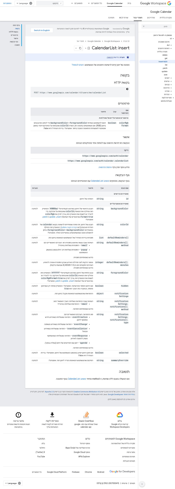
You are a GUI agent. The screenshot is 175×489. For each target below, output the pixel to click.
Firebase (75, 472)
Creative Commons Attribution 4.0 (86, 392)
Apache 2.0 (49, 392)
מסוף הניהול (85, 443)
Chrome (88, 472)
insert (59, 217)
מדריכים (151, 17)
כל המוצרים (96, 3)
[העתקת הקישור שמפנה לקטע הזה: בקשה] (117, 75)
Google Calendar (115, 3)
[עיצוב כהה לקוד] (127, 89)
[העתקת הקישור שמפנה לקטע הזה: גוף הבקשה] (112, 175)
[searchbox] (157, 26)
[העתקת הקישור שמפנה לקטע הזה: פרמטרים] (115, 103)
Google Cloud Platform (57, 472)
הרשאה (110, 57)
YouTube (41, 456)
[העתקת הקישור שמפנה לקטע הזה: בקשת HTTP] (111, 83)
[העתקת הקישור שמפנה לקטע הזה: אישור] (120, 137)
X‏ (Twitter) (40, 452)
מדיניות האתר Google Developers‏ (121, 394)
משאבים (78, 3)
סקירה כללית (166, 17)
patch (45, 217)
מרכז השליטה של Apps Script (77, 448)
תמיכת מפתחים (128, 456)
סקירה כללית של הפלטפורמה (123, 443)
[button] (157, 38)
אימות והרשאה (105, 167)
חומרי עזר (137, 17)
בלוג (43, 443)
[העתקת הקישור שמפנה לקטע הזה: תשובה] (116, 372)
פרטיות (124, 483)
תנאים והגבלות (129, 461)
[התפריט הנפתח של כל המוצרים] (88, 3)
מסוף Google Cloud (82, 452)
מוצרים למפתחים (128, 448)
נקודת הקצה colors (69, 227)
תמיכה (111, 17)
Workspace (158, 3)
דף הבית (126, 41)
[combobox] (50, 3)
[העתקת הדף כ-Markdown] (80, 48)
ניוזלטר (42, 448)
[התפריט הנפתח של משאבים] (71, 3)
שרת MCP (123, 17)
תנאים (132, 483)
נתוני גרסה (131, 452)
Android (100, 472)
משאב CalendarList (100, 181)
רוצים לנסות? (78, 65)
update (52, 217)
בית (129, 3)
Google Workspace (112, 41)
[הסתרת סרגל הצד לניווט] (142, 484)
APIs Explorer (84, 456)
